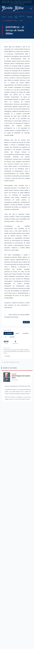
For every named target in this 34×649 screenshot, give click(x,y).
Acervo (10, 17)
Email (17, 333)
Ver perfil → (16, 380)
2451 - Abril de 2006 (19, 17)
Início (4, 17)
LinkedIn (12, 337)
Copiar (8, 356)
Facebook (26, 333)
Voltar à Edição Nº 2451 (11, 362)
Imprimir (9, 333)
